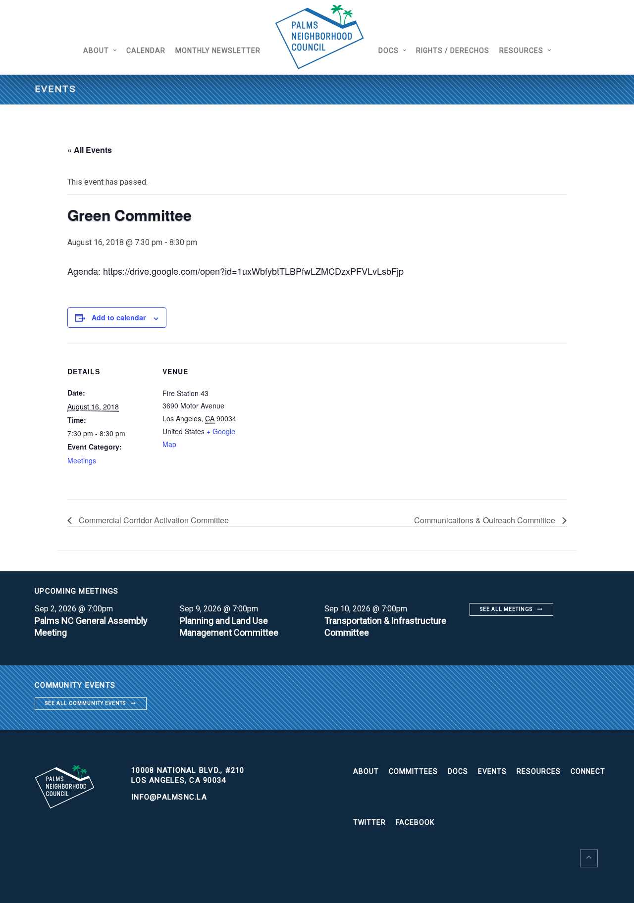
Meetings (81, 460)
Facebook (415, 822)
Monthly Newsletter (218, 50)
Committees (413, 771)
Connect (588, 771)
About (96, 50)
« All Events (89, 149)
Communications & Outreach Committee (485, 520)
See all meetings (506, 609)
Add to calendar (119, 317)
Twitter (369, 822)
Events (492, 771)
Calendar (145, 50)
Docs (388, 50)
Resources (521, 50)
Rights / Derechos (452, 50)
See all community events (85, 703)
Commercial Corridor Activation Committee (153, 520)
